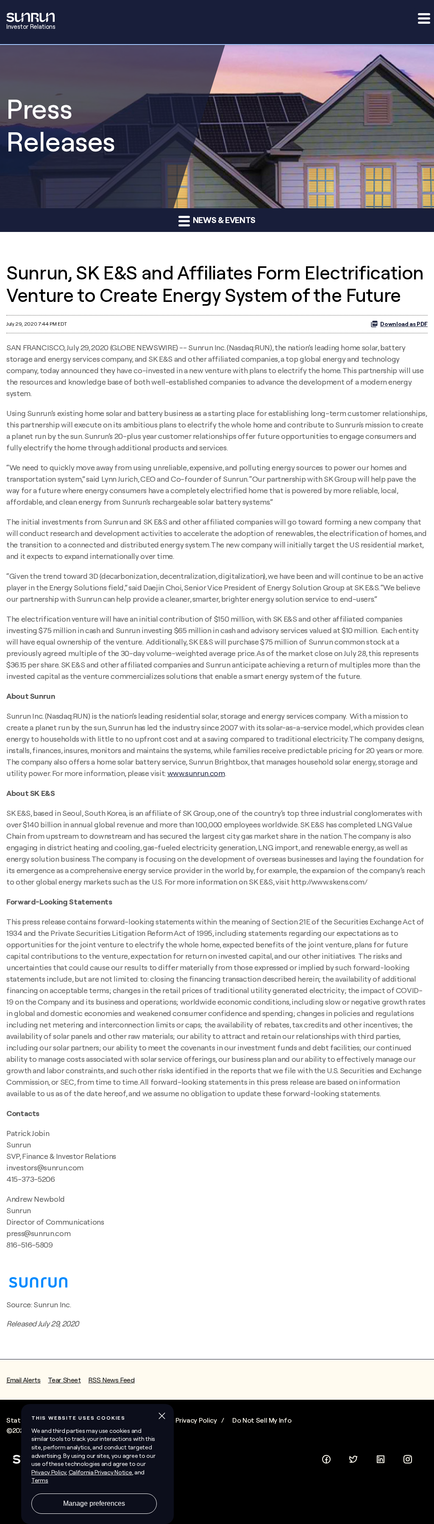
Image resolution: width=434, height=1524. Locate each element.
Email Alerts (23, 1380)
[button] (423, 18)
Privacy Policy (196, 1420)
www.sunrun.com (196, 773)
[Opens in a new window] (326, 1457)
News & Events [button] (223, 220)
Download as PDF (404, 324)
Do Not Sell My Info (261, 1420)
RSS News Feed (111, 1380)
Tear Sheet (64, 1380)
